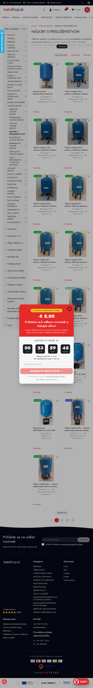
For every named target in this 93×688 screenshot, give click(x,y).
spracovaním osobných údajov (55, 376)
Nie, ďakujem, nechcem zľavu (46, 379)
